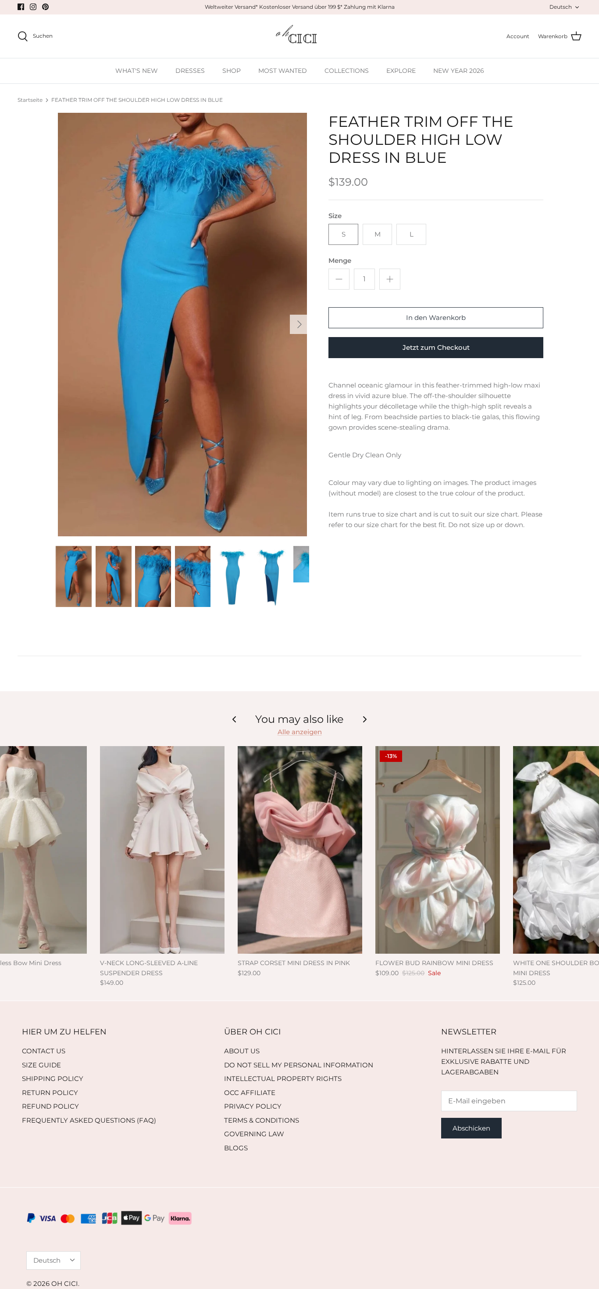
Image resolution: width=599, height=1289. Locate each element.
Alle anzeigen (300, 732)
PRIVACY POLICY (253, 1106)
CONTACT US (43, 1051)
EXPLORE (401, 71)
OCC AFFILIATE (249, 1092)
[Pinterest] (45, 7)
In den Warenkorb (436, 317)
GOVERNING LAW (254, 1134)
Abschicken (471, 1128)
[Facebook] (21, 7)
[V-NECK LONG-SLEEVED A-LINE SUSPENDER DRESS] (162, 850)
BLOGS (236, 1148)
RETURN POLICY (50, 1092)
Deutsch (560, 7)
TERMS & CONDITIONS (261, 1120)
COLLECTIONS (346, 71)
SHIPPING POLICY (52, 1078)
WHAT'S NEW (136, 71)
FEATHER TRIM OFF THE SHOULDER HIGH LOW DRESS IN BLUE (137, 100)
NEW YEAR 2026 (458, 71)
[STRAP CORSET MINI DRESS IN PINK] (300, 850)
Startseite (30, 100)
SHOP (231, 71)
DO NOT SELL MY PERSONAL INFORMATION (298, 1065)
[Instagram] (33, 7)
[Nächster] (299, 324)
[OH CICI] (300, 36)
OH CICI (64, 1283)
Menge (339, 260)
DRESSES (190, 71)
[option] (183, 324)
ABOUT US (242, 1051)
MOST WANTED (282, 71)
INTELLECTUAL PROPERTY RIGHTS (283, 1078)
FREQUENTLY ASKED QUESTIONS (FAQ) (89, 1120)
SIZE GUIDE (41, 1065)
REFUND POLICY (50, 1106)
